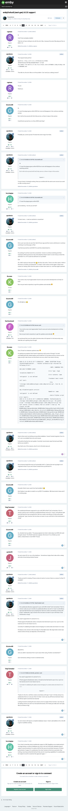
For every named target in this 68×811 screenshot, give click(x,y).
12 (26, 25)
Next (41, 25)
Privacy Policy (21, 806)
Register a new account (20, 789)
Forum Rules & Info (59, 806)
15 (35, 25)
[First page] (3, 25)
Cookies (29, 806)
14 (32, 25)
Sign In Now (48, 789)
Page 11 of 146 (52, 25)
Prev (7, 25)
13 (29, 25)
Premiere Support (47, 806)
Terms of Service (37, 806)
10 (20, 25)
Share (50, 18)
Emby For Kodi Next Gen (24, 19)
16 (38, 25)
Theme (14, 806)
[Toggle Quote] (20, 159)
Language (7, 806)
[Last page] (45, 25)
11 (23, 25)
